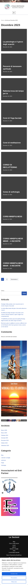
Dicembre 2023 (5, 440)
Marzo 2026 (4, 430)
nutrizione (3, 460)
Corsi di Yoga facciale (12, 118)
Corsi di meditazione (12, 143)
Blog (2, 455)
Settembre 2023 (5, 445)
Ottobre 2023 (4, 443)
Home (2, 20)
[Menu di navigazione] (14, 12)
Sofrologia (3, 465)
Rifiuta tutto (14, 581)
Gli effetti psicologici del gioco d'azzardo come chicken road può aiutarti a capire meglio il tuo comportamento (12, 314)
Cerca (2, 290)
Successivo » (14, 279)
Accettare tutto (14, 573)
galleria (14, 547)
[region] (14, 571)
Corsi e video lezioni (14, 543)
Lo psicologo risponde (14, 552)
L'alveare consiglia (5, 457)
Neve (7, 555)
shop (14, 550)
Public (2, 462)
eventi (14, 545)
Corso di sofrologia (11, 192)
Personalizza (14, 577)
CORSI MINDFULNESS (12, 216)
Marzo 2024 (4, 432)
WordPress (19, 555)
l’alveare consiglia (14, 548)
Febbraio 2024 (4, 435)
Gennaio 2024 (4, 437)
